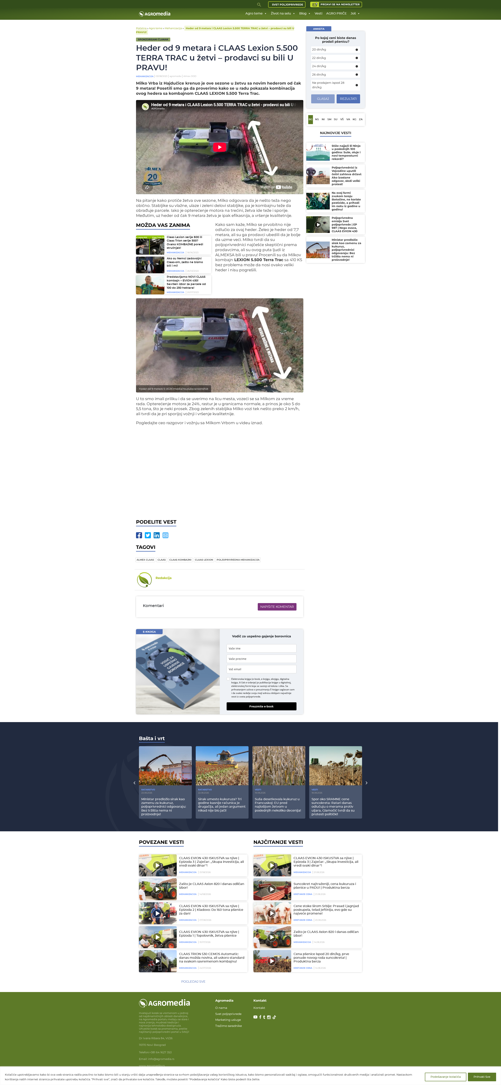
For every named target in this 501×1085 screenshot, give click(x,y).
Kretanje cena (303, 894)
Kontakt (259, 1008)
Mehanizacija (173, 28)
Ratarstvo (148, 789)
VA (348, 119)
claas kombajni (180, 559)
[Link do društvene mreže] (255, 1016)
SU (335, 119)
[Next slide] (366, 783)
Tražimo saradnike (228, 1026)
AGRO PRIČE (336, 13)
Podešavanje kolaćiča (446, 1077)
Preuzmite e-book (261, 706)
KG (354, 119)
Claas (162, 559)
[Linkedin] (157, 535)
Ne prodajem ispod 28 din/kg (328, 85)
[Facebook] (139, 535)
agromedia (175, 76)
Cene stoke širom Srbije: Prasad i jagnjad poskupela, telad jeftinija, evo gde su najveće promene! (326, 910)
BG (311, 119)
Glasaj (323, 99)
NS (317, 119)
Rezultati (348, 99)
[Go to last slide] (134, 783)
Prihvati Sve (482, 1077)
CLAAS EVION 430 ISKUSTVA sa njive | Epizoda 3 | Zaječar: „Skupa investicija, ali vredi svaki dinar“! (211, 862)
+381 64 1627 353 (160, 1052)
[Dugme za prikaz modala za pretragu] (259, 4)
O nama (221, 1008)
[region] (250, 1075)
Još (353, 13)
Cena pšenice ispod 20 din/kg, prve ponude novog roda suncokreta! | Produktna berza (321, 957)
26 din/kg (319, 74)
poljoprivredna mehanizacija (238, 559)
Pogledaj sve (193, 981)
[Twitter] (148, 535)
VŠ (342, 119)
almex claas (145, 559)
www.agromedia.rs (152, 1065)
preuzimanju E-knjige (267, 689)
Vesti (318, 13)
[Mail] (165, 535)
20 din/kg (319, 49)
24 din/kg (319, 66)
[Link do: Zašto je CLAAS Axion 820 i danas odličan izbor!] (157, 889)
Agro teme (254, 13)
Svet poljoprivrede (287, 4)
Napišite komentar (277, 607)
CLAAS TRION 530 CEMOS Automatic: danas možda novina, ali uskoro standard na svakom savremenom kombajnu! (211, 957)
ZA (361, 119)
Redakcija (164, 578)
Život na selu (281, 13)
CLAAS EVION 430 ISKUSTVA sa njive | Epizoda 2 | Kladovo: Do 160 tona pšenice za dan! (211, 910)
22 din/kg (319, 58)
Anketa (318, 28)
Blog (302, 13)
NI (323, 119)
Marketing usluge (228, 1020)
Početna (141, 28)
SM (329, 119)
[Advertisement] (219, 471)
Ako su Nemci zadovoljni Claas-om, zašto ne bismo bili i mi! (185, 262)
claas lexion (204, 559)
